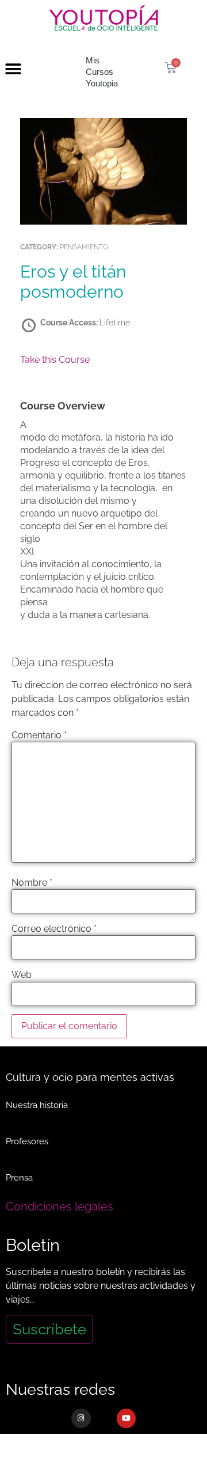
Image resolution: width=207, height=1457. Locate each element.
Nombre (32, 882)
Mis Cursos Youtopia (102, 71)
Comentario (39, 735)
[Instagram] (81, 1418)
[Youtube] (126, 1418)
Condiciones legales (59, 1206)
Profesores (27, 1141)
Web (22, 975)
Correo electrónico (54, 929)
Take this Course (55, 359)
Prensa (19, 1178)
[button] (13, 69)
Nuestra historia (37, 1105)
